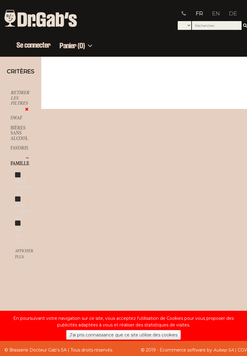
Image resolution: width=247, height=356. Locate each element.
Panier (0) (73, 46)
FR (199, 14)
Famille (20, 163)
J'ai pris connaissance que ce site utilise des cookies (123, 335)
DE (233, 14)
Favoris (19, 148)
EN (216, 14)
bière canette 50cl (23, 211)
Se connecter (34, 45)
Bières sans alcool (19, 133)
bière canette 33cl (23, 187)
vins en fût (19, 235)
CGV (242, 350)
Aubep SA (223, 350)
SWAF (16, 118)
